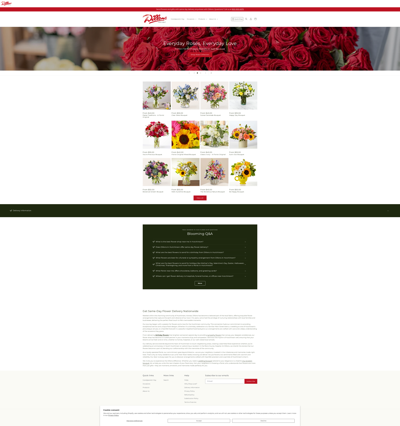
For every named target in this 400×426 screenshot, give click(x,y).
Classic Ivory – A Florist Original (213, 154)
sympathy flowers (214, 335)
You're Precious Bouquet (152, 154)
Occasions (146, 384)
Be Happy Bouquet (236, 192)
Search (166, 380)
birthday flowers (162, 335)
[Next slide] (205, 73)
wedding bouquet (205, 361)
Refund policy (189, 395)
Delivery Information (192, 387)
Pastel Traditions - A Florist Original (153, 116)
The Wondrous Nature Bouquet (212, 192)
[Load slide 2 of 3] (197, 73)
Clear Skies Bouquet (179, 115)
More (200, 283)
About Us (146, 391)
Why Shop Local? (190, 384)
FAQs (186, 380)
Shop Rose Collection (200, 55)
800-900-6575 (238, 9)
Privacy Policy (113, 415)
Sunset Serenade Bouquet (210, 115)
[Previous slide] (189, 73)
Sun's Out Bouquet (236, 154)
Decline (263, 421)
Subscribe (251, 381)
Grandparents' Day (149, 380)
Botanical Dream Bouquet (153, 192)
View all (200, 198)
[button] (191, 19)
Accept (199, 421)
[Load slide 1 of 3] (194, 73)
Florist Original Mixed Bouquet (184, 154)
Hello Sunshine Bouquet (181, 192)
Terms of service (190, 402)
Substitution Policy (191, 398)
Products (146, 387)
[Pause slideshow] (211, 73)
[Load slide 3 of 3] (200, 73)
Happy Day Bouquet (237, 115)
